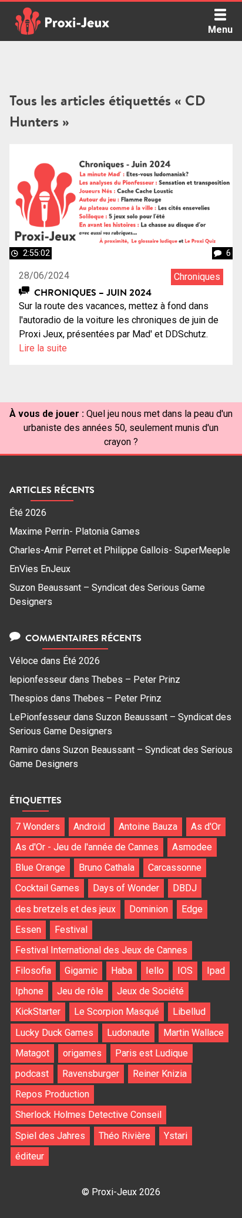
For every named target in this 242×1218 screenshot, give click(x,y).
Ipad (216, 970)
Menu (220, 29)
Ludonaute (128, 1032)
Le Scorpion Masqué (116, 1011)
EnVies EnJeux (39, 568)
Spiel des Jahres (50, 1135)
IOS (185, 970)
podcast (32, 1073)
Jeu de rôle (80, 991)
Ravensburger (90, 1073)
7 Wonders (37, 826)
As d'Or (206, 826)
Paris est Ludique (151, 1053)
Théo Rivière (124, 1135)
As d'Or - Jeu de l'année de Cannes (87, 847)
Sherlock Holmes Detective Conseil (88, 1114)
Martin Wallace (193, 1032)
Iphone (29, 991)
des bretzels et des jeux (65, 909)
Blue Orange (40, 867)
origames (82, 1053)
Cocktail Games (47, 888)
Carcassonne (174, 867)
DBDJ (185, 888)
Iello (155, 970)
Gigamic (81, 970)
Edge (192, 909)
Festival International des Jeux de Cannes (101, 950)
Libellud (189, 1011)
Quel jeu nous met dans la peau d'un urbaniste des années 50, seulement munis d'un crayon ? (128, 427)
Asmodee (192, 847)
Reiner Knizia (160, 1073)
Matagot (32, 1053)
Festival (71, 929)
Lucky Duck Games (54, 1032)
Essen (28, 929)
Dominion (148, 909)
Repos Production (52, 1094)
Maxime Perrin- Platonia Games (74, 531)
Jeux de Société (150, 991)
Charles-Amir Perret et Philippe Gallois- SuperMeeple (119, 550)
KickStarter (37, 1011)
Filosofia (33, 970)
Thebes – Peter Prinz (136, 679)
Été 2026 (27, 512)
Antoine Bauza (148, 826)
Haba (121, 970)
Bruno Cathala (107, 867)
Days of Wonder (126, 888)
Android (89, 826)
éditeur (29, 1156)
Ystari (175, 1135)
